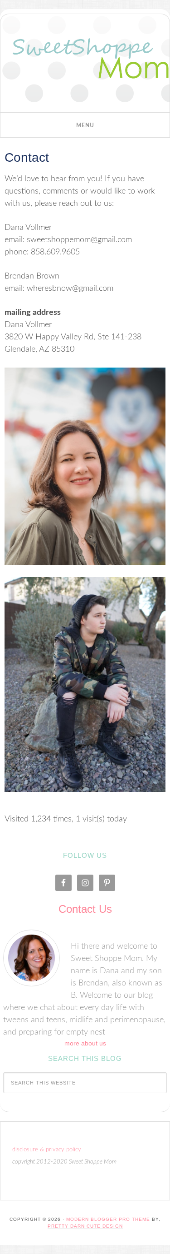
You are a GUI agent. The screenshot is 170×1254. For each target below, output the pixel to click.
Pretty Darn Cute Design (85, 1226)
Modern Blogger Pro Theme (108, 1219)
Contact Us (85, 909)
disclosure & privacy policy (46, 1150)
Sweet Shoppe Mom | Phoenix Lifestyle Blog (85, 65)
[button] (85, 125)
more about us (85, 1043)
